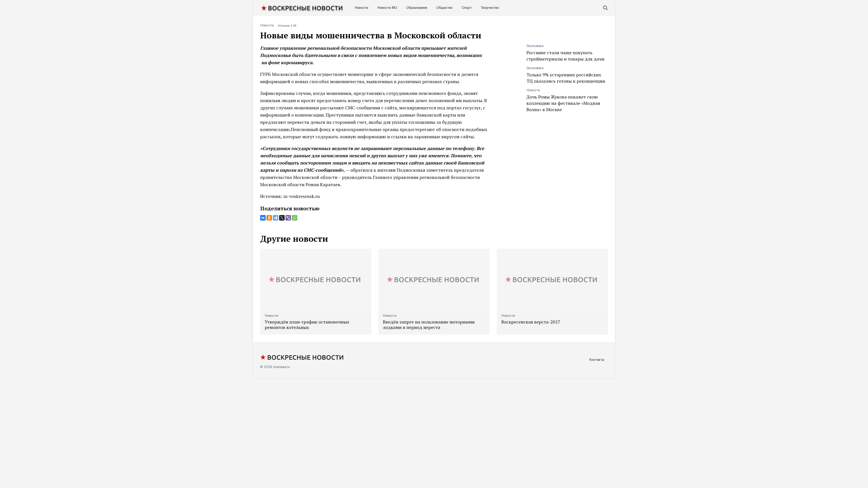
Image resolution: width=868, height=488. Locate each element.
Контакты (596, 359)
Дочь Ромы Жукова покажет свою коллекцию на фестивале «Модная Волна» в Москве (563, 103)
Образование (416, 7)
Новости (361, 7)
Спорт (467, 7)
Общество (444, 7)
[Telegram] (275, 218)
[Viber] (288, 218)
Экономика (534, 46)
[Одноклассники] (269, 218)
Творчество (490, 7)
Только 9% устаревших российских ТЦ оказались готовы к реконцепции (565, 78)
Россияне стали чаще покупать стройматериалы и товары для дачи (565, 55)
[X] (282, 218)
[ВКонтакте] (263, 218)
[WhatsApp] (294, 218)
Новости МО (387, 7)
